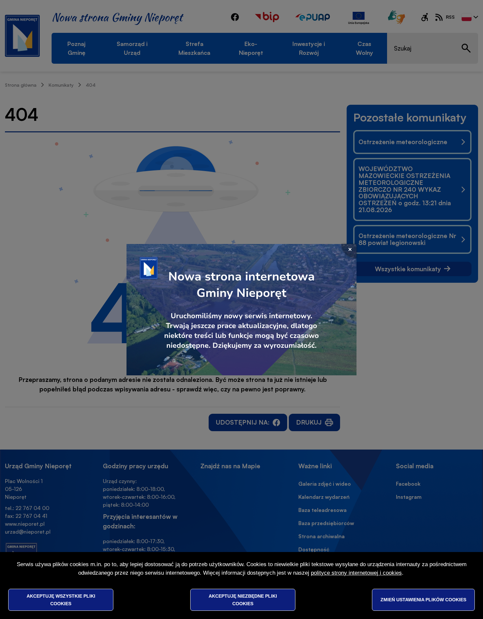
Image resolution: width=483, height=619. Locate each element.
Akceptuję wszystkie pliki (61, 599)
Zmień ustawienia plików (423, 599)
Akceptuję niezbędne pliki (243, 599)
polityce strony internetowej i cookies (356, 573)
